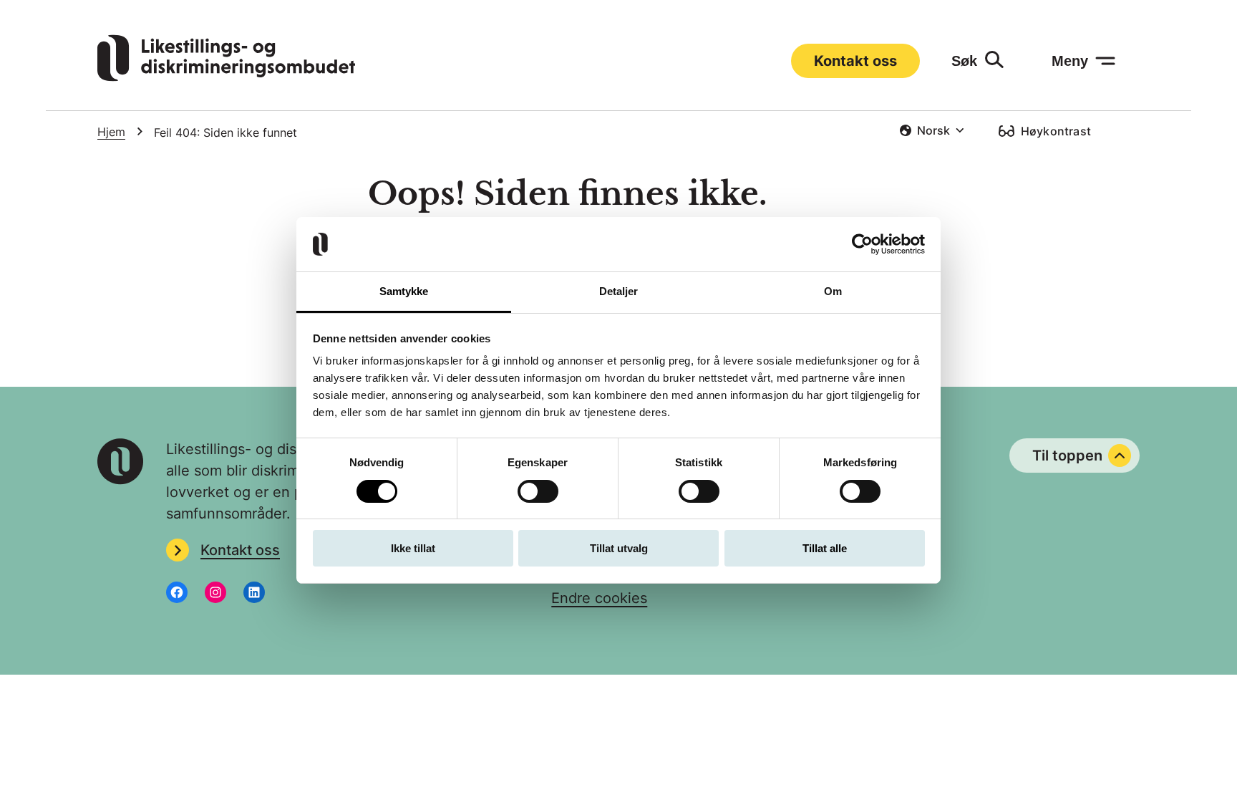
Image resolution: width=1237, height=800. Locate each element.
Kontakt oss (855, 60)
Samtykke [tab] (404, 291)
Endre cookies (599, 598)
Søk (964, 61)
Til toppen (1067, 455)
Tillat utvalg (619, 548)
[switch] (538, 491)
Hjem (111, 132)
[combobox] (931, 130)
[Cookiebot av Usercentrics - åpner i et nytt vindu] (862, 244)
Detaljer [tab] (619, 291)
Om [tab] (833, 291)
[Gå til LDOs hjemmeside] (226, 76)
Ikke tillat (413, 548)
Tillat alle (824, 548)
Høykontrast (1056, 131)
